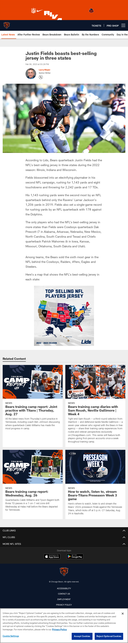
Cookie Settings (11, 636)
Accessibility (64, 588)
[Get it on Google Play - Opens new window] (75, 558)
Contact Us (64, 594)
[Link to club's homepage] (7, 24)
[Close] (122, 613)
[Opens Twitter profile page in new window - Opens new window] (41, 77)
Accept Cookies (82, 636)
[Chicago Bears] (64, 572)
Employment (64, 599)
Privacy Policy (64, 605)
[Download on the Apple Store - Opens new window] (52, 557)
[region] (64, 625)
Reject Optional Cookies (108, 636)
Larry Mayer (44, 70)
